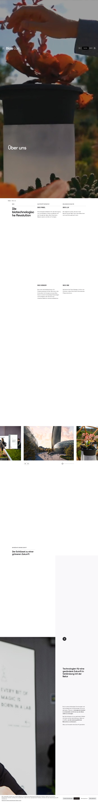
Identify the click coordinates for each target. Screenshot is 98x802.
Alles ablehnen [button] (92, 798)
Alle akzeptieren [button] (84, 798)
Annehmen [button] (76, 798)
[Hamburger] (3, 48)
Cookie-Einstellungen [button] (68, 798)
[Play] (64, 639)
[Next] (28, 463)
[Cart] (95, 48)
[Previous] (25, 463)
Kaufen (85, 48)
